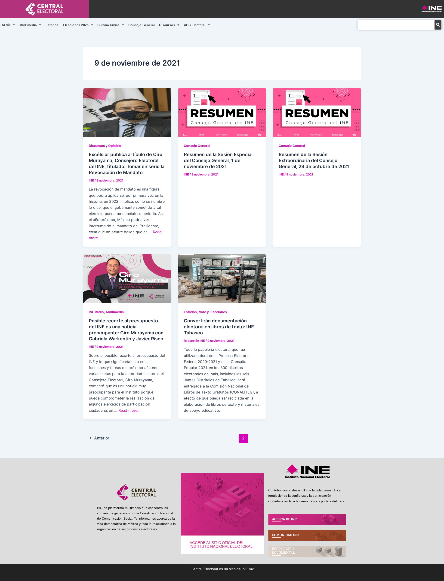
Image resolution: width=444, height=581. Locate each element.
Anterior (99, 438)
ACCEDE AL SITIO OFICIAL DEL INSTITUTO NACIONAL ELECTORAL (221, 544)
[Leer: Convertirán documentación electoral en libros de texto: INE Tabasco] (222, 278)
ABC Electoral (195, 25)
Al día (6, 25)
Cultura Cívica (108, 25)
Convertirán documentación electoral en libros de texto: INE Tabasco (219, 327)
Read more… (129, 410)
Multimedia (28, 25)
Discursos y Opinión (105, 146)
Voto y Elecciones (213, 312)
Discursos (167, 25)
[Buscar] (438, 25)
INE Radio (96, 312)
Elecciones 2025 (76, 25)
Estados (52, 25)
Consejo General (141, 25)
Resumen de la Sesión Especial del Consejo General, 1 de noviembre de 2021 (218, 160)
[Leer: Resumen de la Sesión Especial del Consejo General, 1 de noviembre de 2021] (222, 111)
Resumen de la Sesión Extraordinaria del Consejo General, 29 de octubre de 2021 (314, 160)
